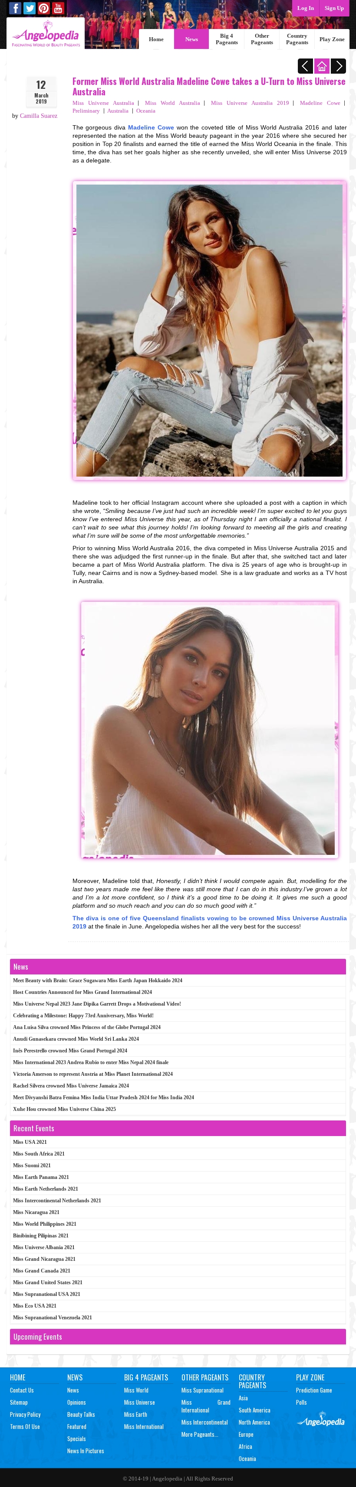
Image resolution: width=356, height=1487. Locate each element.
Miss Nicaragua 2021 (36, 1212)
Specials (76, 1438)
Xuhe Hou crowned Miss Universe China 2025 (64, 1109)
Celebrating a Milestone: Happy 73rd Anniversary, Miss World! (83, 1016)
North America (254, 1422)
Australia (118, 110)
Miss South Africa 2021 (39, 1154)
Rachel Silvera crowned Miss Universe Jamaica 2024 (71, 1086)
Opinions (76, 1402)
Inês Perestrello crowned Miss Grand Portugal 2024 (70, 1051)
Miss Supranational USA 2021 (46, 1294)
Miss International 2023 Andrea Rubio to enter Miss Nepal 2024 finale (90, 1062)
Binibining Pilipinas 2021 (41, 1236)
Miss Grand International (206, 1406)
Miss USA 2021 (30, 1142)
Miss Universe (139, 1402)
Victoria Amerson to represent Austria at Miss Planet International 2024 (93, 1074)
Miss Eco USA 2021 (34, 1306)
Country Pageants (297, 38)
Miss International (144, 1426)
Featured (76, 1426)
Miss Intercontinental (204, 1422)
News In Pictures (85, 1450)
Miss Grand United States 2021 (47, 1282)
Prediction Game (314, 1390)
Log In (305, 8)
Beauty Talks (81, 1414)
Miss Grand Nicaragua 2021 (44, 1259)
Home (156, 39)
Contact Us (22, 1390)
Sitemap (19, 1402)
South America (254, 1410)
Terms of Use (25, 1426)
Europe (246, 1434)
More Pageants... (199, 1434)
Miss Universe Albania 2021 (44, 1247)
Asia (243, 1397)
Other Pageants (262, 38)
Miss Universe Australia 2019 (250, 103)
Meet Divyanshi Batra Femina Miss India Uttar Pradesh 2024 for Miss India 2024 (103, 1097)
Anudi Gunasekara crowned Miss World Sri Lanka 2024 (76, 1039)
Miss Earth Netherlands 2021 (45, 1189)
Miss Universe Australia (103, 103)
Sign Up (334, 8)
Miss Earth (135, 1414)
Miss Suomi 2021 (32, 1165)
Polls (301, 1402)
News (191, 39)
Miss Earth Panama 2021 (41, 1177)
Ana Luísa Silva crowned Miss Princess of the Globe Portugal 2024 (87, 1027)
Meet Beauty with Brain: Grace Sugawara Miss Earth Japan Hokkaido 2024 (97, 980)
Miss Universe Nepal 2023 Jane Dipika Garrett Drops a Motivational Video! (97, 1004)
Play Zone (332, 39)
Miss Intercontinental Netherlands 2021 (57, 1201)
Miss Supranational (202, 1390)
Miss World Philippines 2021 (44, 1224)
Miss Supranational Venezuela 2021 (52, 1318)
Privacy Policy (25, 1414)
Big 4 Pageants (227, 38)
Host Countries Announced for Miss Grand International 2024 (82, 992)
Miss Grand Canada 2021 (41, 1271)
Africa (245, 1446)
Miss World (136, 1390)
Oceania (145, 110)
